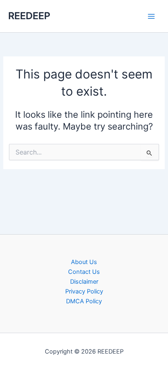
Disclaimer (84, 281)
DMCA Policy (84, 301)
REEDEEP (29, 16)
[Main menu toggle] (151, 16)
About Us (84, 262)
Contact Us (84, 271)
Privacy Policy (84, 291)
